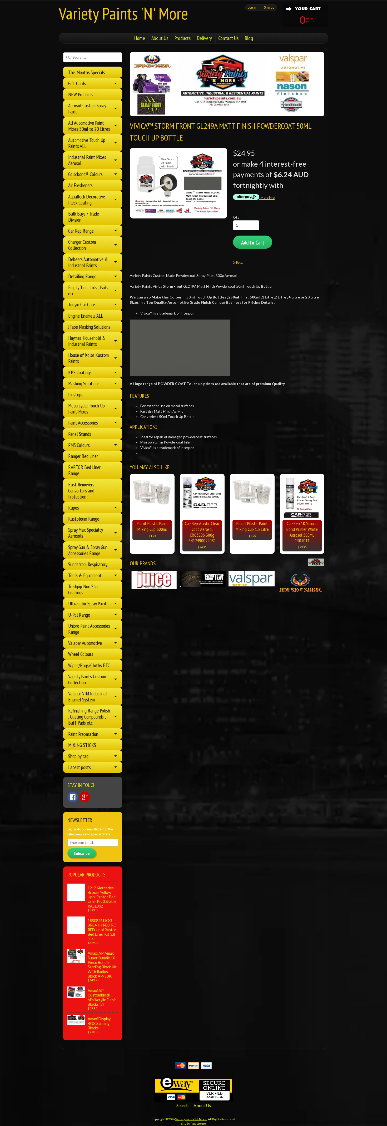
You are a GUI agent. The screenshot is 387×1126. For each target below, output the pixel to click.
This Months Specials (86, 72)
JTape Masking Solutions (89, 327)
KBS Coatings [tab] (80, 372)
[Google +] (85, 797)
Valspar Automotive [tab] (85, 643)
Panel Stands (79, 434)
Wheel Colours (80, 654)
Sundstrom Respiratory (87, 564)
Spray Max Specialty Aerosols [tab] (85, 532)
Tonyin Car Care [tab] (81, 304)
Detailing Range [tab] (82, 276)
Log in (252, 7)
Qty (236, 217)
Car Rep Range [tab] (81, 230)
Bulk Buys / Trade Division (83, 217)
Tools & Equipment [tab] (85, 575)
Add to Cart (252, 242)
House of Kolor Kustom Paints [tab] (88, 358)
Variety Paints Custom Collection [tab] (87, 679)
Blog (249, 38)
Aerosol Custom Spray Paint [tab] (87, 108)
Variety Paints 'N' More (123, 13)
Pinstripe (75, 394)
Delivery (204, 38)
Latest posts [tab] (79, 767)
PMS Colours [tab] (79, 445)
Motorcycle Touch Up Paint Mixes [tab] (86, 408)
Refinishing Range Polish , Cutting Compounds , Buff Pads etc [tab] (89, 716)
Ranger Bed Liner (83, 456)
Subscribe (82, 853)
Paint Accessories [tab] (83, 422)
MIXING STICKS (82, 745)
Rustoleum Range (83, 519)
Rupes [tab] (73, 507)
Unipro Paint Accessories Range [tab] (89, 628)
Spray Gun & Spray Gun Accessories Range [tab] (87, 550)
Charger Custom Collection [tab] (82, 244)
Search (182, 1105)
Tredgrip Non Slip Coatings (83, 589)
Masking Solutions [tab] (84, 383)
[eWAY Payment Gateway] (193, 1099)
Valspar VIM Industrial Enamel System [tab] (87, 696)
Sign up (269, 7)
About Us (159, 38)
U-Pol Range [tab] (79, 614)
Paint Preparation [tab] (83, 734)
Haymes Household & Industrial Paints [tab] (87, 341)
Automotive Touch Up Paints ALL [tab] (86, 143)
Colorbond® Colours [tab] (85, 174)
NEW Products (80, 94)
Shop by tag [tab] (78, 756)
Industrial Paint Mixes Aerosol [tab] (87, 160)
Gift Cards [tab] (77, 83)
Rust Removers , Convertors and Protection (82, 490)
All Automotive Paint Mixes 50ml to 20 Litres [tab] (89, 125)
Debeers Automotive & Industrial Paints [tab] (88, 262)
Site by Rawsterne (193, 1123)
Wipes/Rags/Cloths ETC (89, 665)
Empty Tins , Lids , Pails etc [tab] (88, 290)
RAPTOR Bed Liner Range (84, 470)
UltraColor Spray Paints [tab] (88, 603)
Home (139, 38)
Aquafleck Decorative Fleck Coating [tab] (86, 199)
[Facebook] (72, 797)
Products (183, 38)
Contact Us (228, 38)
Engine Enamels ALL (85, 316)
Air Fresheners (80, 185)
